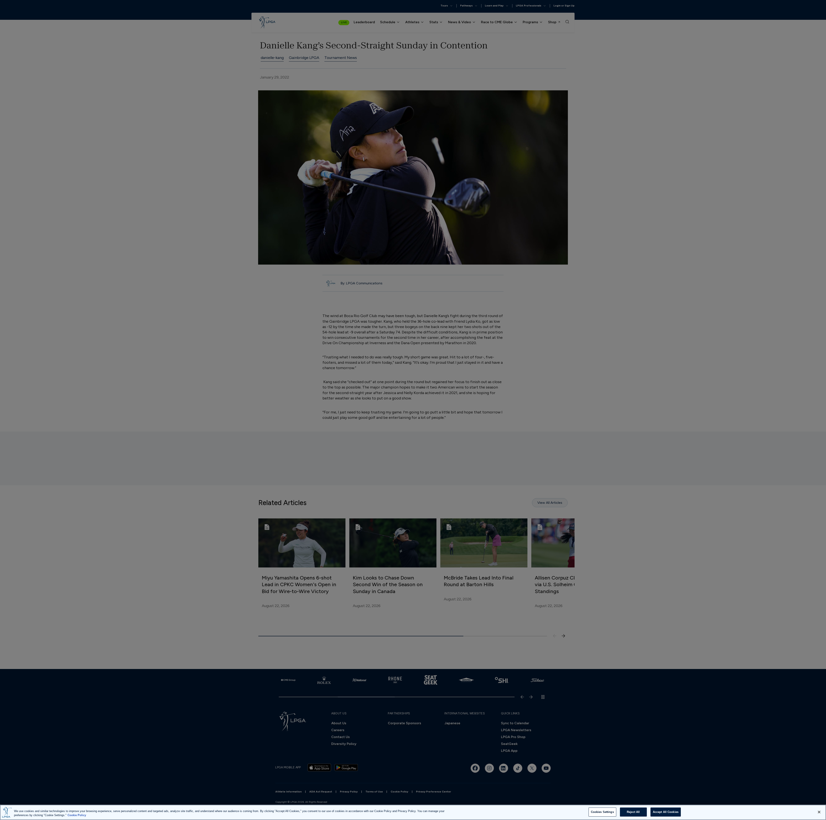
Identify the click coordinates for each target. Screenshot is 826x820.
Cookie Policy (77, 815)
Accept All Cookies (665, 812)
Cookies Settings (602, 812)
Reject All (633, 812)
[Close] (819, 812)
